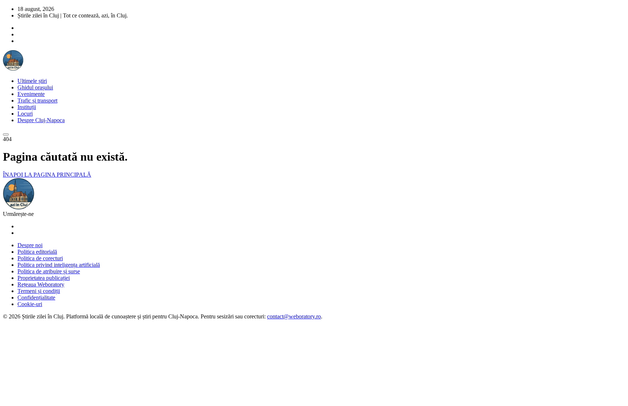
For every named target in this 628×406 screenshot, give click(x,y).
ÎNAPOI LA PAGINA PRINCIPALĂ (47, 175)
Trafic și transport (37, 100)
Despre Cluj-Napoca (41, 120)
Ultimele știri (32, 81)
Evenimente (31, 94)
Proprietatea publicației (43, 278)
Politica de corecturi (40, 258)
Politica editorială (37, 252)
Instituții (26, 107)
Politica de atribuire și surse (48, 271)
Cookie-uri (29, 304)
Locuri (25, 113)
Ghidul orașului (35, 87)
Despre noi (30, 245)
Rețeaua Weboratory (40, 284)
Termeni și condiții (38, 291)
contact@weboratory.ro (294, 316)
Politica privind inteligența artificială (58, 265)
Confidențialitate (36, 297)
